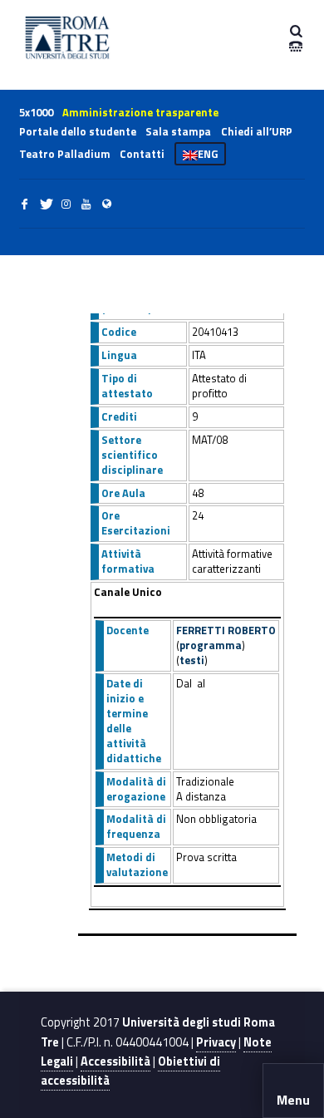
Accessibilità (115, 1061)
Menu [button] (293, 1100)
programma (210, 645)
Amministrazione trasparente (140, 112)
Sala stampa (178, 131)
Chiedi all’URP (256, 131)
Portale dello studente (77, 131)
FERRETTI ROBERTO (226, 630)
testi (191, 660)
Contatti (142, 153)
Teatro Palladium (64, 153)
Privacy (216, 1042)
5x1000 (36, 112)
